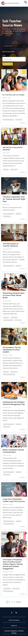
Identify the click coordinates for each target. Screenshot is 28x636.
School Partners (7, 588)
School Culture (14, 317)
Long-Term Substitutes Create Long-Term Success (14, 500)
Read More (22, 123)
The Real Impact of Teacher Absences (10, 245)
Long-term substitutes (8, 523)
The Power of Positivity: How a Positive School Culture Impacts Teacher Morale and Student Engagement (13, 564)
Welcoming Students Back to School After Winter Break (13, 295)
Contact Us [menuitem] (14, 625)
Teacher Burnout (7, 216)
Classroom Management (9, 374)
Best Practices (19, 119)
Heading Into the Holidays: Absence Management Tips (14, 403)
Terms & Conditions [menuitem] (14, 620)
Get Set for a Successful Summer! (12, 148)
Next (17, 602)
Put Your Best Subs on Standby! (13, 95)
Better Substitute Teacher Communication (13, 451)
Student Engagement (8, 320)
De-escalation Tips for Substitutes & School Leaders (12, 350)
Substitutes (6, 169)
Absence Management (8, 119)
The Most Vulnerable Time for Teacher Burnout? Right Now (14, 199)
